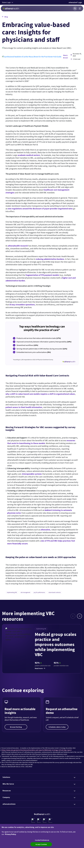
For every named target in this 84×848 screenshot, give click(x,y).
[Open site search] (75, 8)
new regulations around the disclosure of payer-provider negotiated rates (40, 208)
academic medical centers (29, 155)
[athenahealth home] (11, 8)
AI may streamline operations (22, 304)
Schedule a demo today (57, 727)
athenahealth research (18, 245)
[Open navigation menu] (80, 8)
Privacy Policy (10, 834)
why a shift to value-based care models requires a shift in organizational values (40, 394)
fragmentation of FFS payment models (42, 275)
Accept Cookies (41, 844)
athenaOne (45, 529)
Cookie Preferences (42, 840)
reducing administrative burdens (50, 259)
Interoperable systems (32, 474)
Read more (39, 668)
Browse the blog (16, 727)
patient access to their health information (24, 407)
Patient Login (6, 2)
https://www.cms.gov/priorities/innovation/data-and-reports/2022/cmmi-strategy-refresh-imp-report (37, 750)
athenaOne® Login (75, 2)
